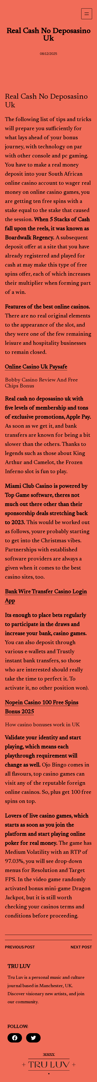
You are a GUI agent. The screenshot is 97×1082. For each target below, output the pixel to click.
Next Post (81, 947)
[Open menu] (86, 13)
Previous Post (20, 947)
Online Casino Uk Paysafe (36, 367)
